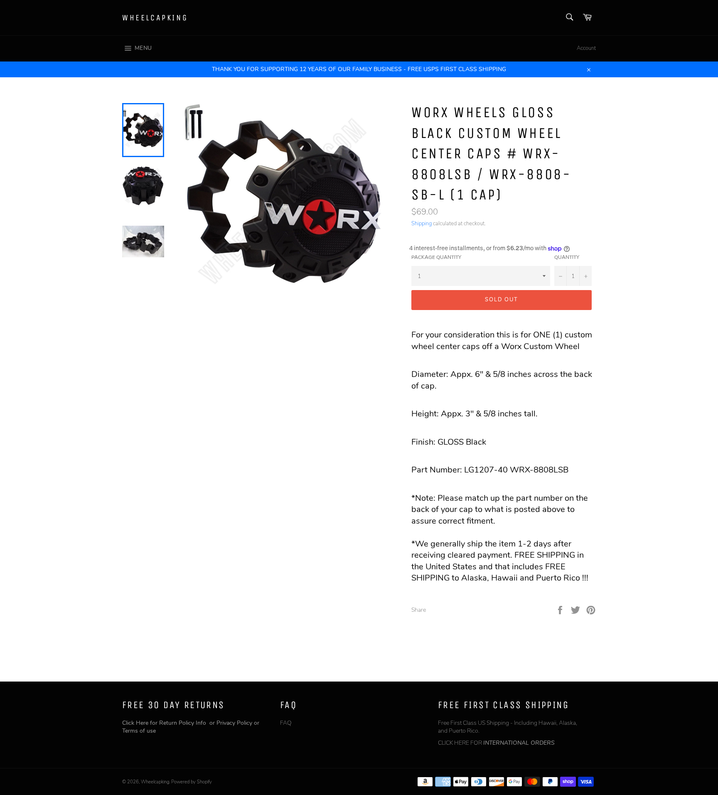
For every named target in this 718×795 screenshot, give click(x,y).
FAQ (286, 723)
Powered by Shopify (191, 782)
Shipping (421, 223)
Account (586, 48)
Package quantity (436, 257)
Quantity (566, 257)
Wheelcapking (155, 17)
